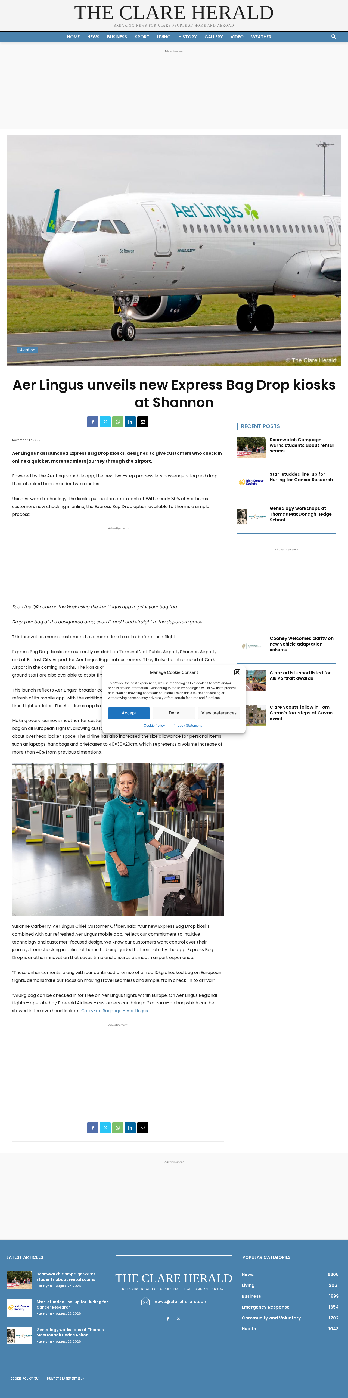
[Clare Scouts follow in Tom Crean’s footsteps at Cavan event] (252, 715)
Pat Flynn (44, 1286)
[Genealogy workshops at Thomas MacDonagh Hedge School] (252, 516)
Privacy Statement (187, 725)
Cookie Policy (154, 725)
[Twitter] (105, 421)
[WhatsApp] (117, 421)
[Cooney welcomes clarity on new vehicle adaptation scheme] (252, 646)
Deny (174, 712)
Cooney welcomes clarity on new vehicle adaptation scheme (302, 644)
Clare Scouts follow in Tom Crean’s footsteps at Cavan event (301, 713)
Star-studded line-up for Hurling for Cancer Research (301, 477)
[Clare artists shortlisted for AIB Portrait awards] (252, 680)
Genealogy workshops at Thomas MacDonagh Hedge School (301, 514)
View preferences (219, 712)
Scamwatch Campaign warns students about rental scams (302, 445)
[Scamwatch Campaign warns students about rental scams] (252, 447)
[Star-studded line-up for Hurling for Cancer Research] (252, 482)
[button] (237, 672)
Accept (129, 712)
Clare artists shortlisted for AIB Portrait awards (300, 676)
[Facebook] (92, 421)
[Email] (142, 421)
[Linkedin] (130, 421)
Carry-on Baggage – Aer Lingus (114, 1011)
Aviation (27, 350)
